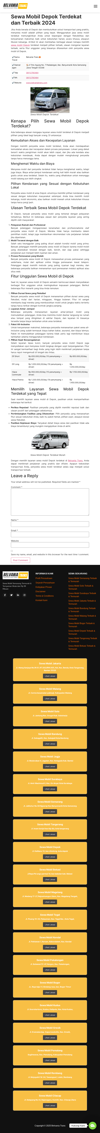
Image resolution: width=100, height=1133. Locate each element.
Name (14, 520)
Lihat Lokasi (50, 676)
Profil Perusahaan (44, 578)
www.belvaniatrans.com (36, 83)
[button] (92, 1126)
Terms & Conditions (45, 596)
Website (15, 541)
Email (14, 530)
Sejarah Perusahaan (45, 583)
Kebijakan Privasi (44, 587)
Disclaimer (40, 591)
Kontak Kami (41, 600)
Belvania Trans (75, 460)
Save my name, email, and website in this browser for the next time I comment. (50, 554)
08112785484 (32, 73)
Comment (16, 487)
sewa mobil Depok (20, 45)
